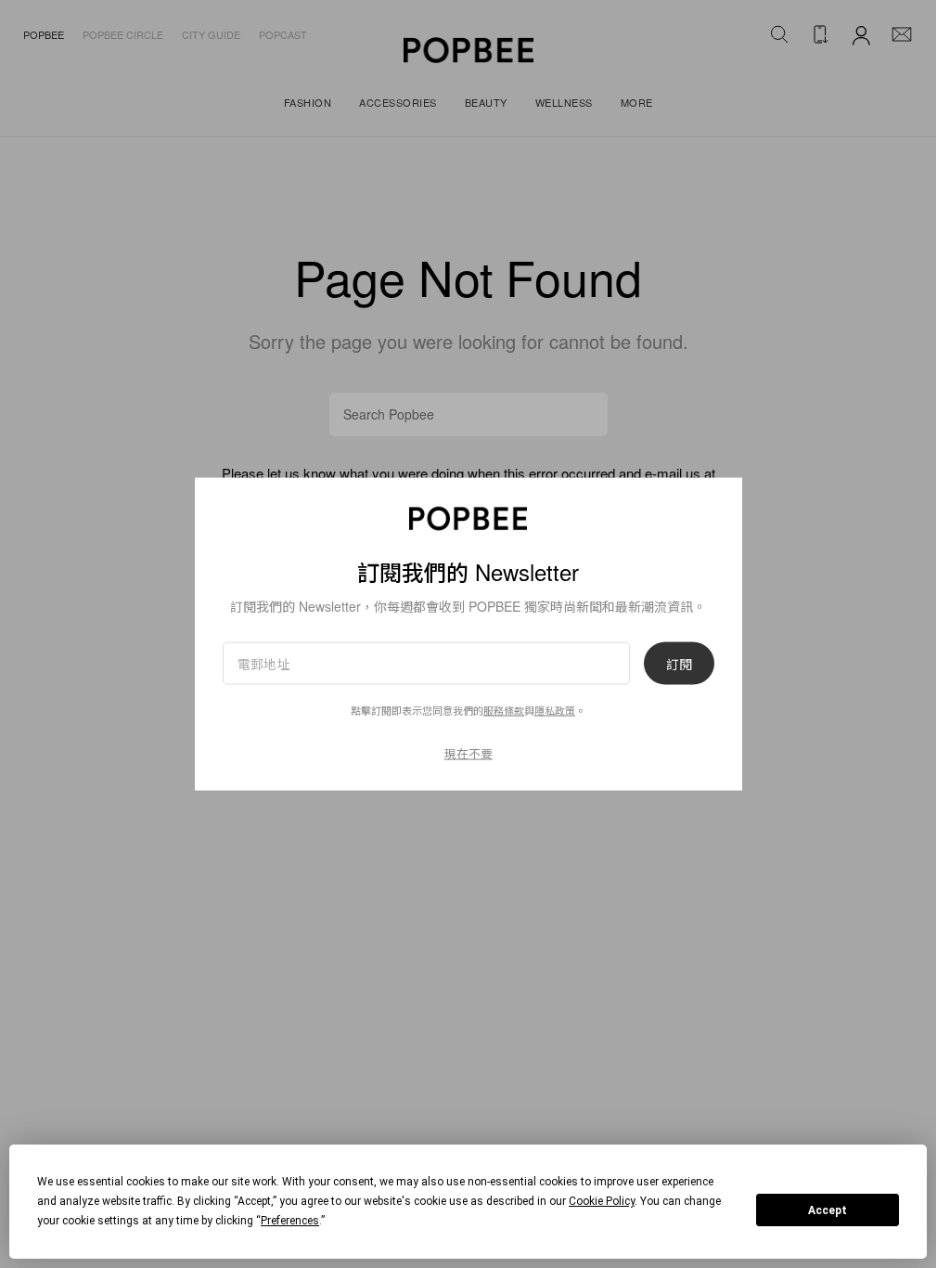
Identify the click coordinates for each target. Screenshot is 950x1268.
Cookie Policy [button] (602, 1201)
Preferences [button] (290, 1220)
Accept (827, 1210)
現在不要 (468, 753)
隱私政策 (554, 710)
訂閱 (679, 663)
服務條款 (503, 710)
